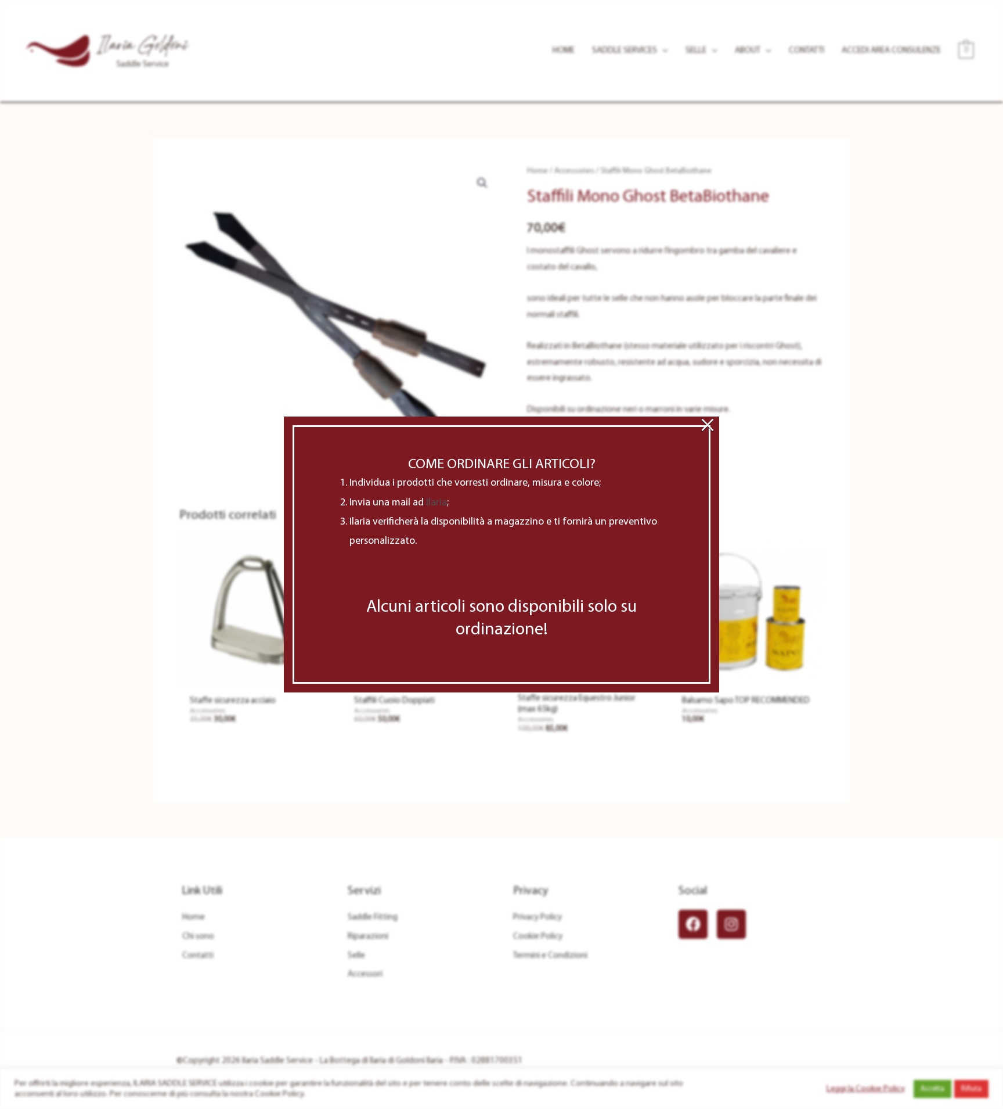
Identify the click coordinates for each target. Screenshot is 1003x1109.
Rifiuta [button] (971, 1089)
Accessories (574, 171)
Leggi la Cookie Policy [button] (866, 1089)
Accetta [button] (932, 1089)
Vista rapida (255, 676)
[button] (482, 183)
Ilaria (436, 503)
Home (537, 171)
